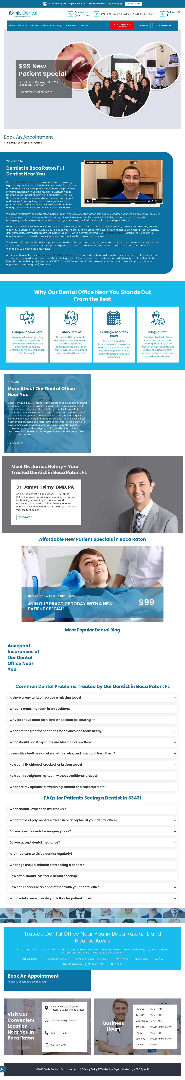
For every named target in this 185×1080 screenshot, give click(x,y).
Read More (25, 517)
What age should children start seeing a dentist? (46, 865)
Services (34, 26)
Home (12, 26)
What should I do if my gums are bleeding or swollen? (50, 742)
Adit (146, 1069)
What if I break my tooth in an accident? (40, 708)
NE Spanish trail (96, 964)
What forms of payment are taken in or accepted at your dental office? (63, 820)
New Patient (48, 26)
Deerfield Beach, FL (30, 959)
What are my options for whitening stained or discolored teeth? (57, 787)
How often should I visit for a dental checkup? (44, 876)
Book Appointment (164, 25)
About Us (22, 26)
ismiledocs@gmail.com (64, 1021)
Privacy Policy (90, 1069)
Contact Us (70, 26)
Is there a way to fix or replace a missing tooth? (45, 697)
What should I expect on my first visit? (38, 809)
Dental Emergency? (122, 26)
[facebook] (167, 15)
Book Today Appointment (36, 92)
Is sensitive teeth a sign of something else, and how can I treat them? (62, 753)
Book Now (16, 443)
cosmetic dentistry (114, 233)
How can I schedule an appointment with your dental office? (55, 887)
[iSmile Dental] (23, 14)
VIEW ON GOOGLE (133, 3)
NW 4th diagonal (72, 964)
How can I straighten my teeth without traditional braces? (53, 775)
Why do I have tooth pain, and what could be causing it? (52, 720)
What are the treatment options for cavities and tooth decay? (56, 731)
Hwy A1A (158, 959)
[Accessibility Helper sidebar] (3, 1069)
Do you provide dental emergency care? (40, 831)
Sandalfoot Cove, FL (58, 959)
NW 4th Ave (121, 959)
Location (83, 26)
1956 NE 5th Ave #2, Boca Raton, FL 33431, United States (128, 14)
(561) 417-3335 (82, 16)
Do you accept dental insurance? (34, 842)
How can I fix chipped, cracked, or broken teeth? (45, 764)
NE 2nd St (116, 964)
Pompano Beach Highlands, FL (92, 959)
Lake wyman (141, 959)
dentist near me (19, 409)
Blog (59, 26)
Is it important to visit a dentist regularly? (40, 853)
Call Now (143, 25)
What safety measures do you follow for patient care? (50, 898)
